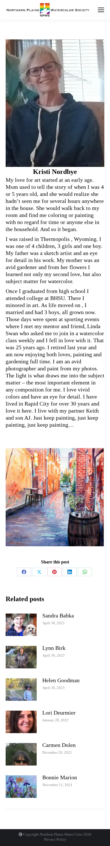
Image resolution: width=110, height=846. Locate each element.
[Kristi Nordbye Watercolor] (54, 497)
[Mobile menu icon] (101, 9)
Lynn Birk (53, 648)
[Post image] (21, 625)
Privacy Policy (55, 839)
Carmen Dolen (59, 745)
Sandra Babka (58, 615)
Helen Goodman (61, 680)
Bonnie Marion (59, 777)
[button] (9, 497)
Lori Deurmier (59, 713)
